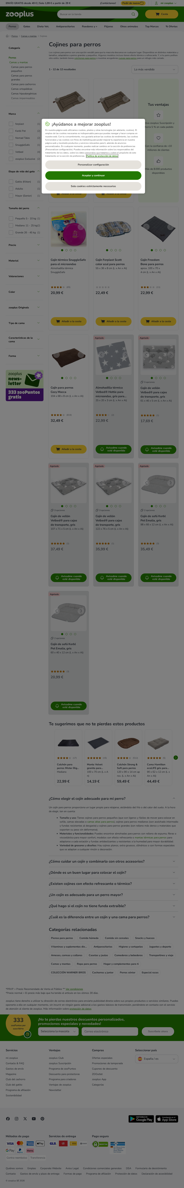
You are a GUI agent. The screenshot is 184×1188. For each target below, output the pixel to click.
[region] (93, 156)
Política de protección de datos (102, 156)
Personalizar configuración (93, 164)
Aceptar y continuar (93, 175)
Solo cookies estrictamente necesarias (93, 186)
